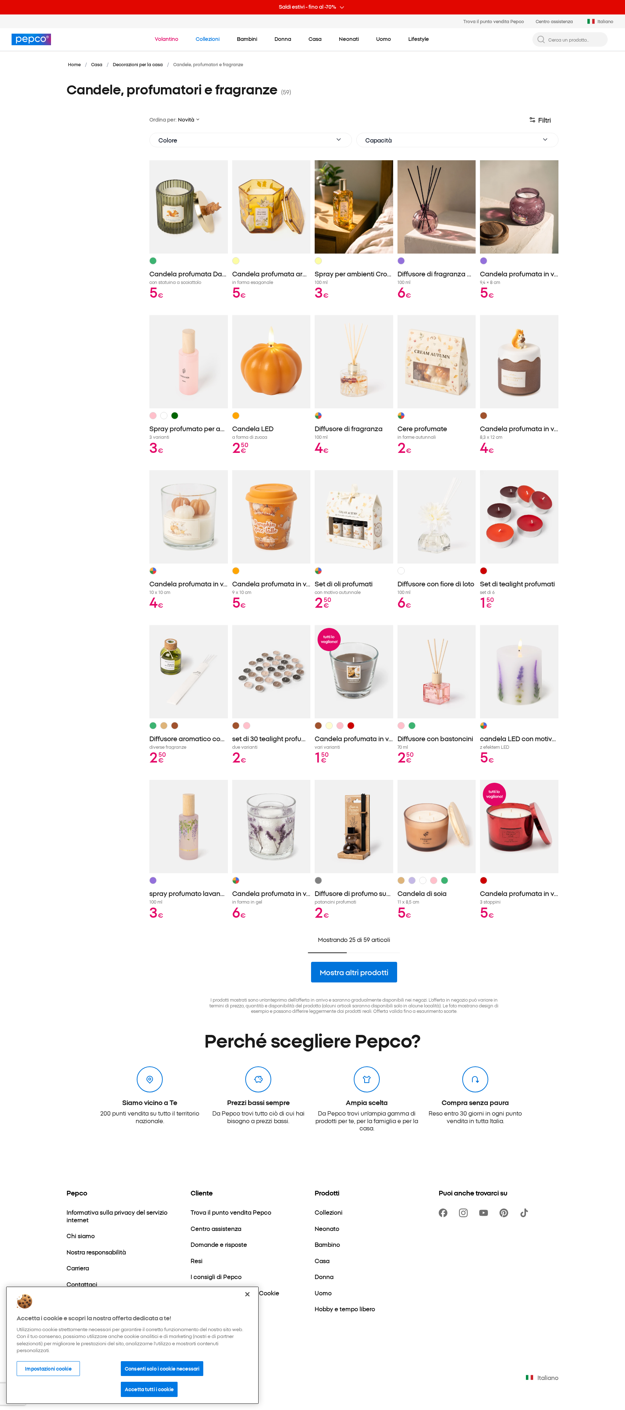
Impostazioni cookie (48, 1368)
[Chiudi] (247, 1294)
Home (74, 64)
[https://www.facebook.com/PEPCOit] (444, 1213)
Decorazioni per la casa (138, 64)
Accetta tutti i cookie (149, 1389)
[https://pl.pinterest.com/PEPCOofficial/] (505, 1213)
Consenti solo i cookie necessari (162, 1368)
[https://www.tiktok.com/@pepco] (525, 1213)
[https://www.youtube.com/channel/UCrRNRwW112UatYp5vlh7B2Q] (485, 1213)
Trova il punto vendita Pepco (493, 21)
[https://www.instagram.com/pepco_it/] (465, 1213)
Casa (96, 64)
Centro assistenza (554, 21)
